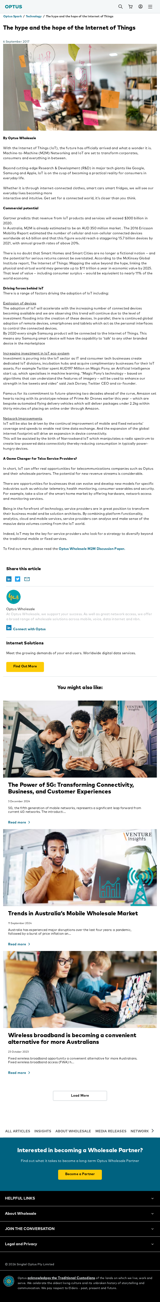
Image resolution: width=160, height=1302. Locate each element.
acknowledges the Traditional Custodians (61, 1278)
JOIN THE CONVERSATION (30, 1229)
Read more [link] (17, 822)
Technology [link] (34, 16)
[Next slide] (153, 1131)
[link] (130, 7)
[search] (120, 7)
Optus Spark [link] (12, 16)
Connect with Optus (29, 629)
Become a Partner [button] (80, 1174)
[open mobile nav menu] (150, 7)
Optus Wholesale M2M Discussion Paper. (92, 549)
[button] (140, 7)
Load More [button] (80, 1095)
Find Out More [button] (25, 666)
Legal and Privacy (21, 1244)
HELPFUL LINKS (20, 1198)
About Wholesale (20, 1214)
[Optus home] (13, 6)
